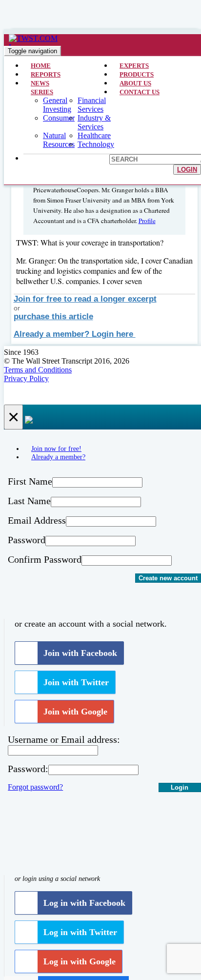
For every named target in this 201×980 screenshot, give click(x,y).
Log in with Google (79, 961)
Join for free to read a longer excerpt (85, 299)
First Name (30, 481)
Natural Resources (59, 139)
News (40, 83)
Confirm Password (44, 559)
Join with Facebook (80, 653)
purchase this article (53, 316)
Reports (45, 74)
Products (137, 74)
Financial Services (92, 104)
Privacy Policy (26, 378)
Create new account (168, 578)
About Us (135, 83)
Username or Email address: (64, 739)
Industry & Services (94, 122)
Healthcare (94, 135)
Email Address (37, 520)
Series (42, 92)
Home (41, 65)
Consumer (59, 118)
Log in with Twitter (80, 932)
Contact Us (140, 92)
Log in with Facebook (84, 903)
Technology (96, 144)
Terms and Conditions (38, 370)
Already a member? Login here (75, 334)
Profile (147, 220)
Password (26, 539)
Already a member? (58, 457)
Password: (28, 768)
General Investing (57, 104)
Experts (134, 65)
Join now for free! (56, 448)
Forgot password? (35, 787)
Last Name (29, 500)
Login (187, 169)
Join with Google (75, 711)
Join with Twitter (76, 682)
